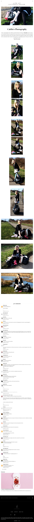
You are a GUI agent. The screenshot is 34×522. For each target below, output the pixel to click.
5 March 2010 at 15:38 (5, 342)
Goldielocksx (4, 355)
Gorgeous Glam (5, 464)
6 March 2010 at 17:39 (5, 428)
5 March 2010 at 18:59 (5, 378)
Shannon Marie (5, 325)
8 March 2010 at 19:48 (5, 467)
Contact (16, 511)
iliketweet (4, 305)
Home (12, 511)
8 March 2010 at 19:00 (6, 462)
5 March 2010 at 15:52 (5, 349)
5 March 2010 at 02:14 (5, 315)
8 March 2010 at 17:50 (5, 457)
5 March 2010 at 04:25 (6, 323)
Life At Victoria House (17, 4)
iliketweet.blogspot (5, 308)
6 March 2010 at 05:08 (6, 424)
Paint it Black (5, 330)
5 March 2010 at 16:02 (5, 361)
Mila (3, 359)
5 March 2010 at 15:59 (5, 357)
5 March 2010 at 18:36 (5, 372)
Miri (3, 321)
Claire (4, 340)
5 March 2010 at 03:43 (5, 319)
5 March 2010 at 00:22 (6, 311)
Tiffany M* (4, 459)
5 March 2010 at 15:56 (5, 353)
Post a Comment (4, 469)
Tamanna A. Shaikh (5, 412)
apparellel (4, 384)
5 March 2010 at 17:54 (5, 368)
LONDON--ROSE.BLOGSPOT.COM (7, 402)
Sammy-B (4, 363)
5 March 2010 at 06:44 (6, 328)
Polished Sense (5, 452)
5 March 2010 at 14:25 (5, 338)
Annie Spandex (5, 448)
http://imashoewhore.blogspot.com (11, 461)
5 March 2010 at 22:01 (5, 382)
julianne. (4, 374)
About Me (21, 511)
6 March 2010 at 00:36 (6, 393)
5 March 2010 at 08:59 (6, 334)
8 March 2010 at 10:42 (6, 446)
